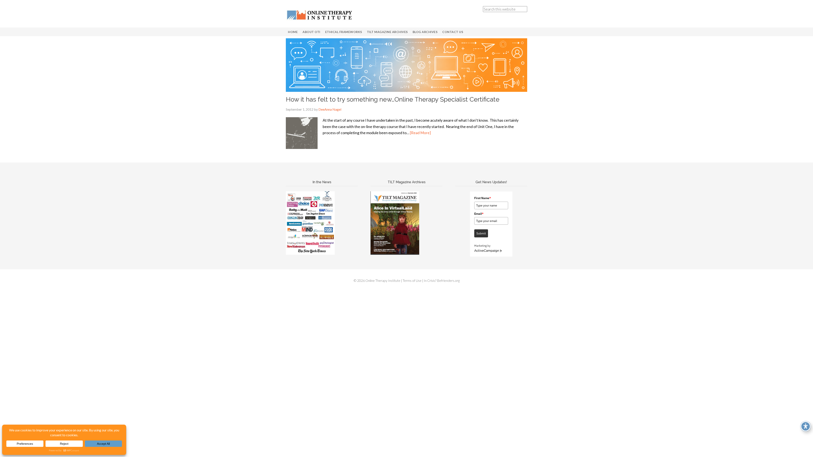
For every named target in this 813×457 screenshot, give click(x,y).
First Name (482, 198)
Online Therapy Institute (320, 15)
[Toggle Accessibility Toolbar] (806, 426)
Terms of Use (412, 280)
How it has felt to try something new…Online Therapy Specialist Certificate (392, 99)
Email (479, 214)
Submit (481, 233)
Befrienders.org (448, 280)
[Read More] (420, 132)
